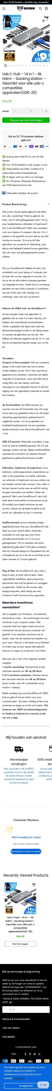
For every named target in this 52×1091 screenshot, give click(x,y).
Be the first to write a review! (26, 851)
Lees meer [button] (19, 1078)
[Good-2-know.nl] (26, 8)
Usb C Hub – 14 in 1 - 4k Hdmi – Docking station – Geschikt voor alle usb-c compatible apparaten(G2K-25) (20, 924)
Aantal (5, 111)
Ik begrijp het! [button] (26, 1086)
